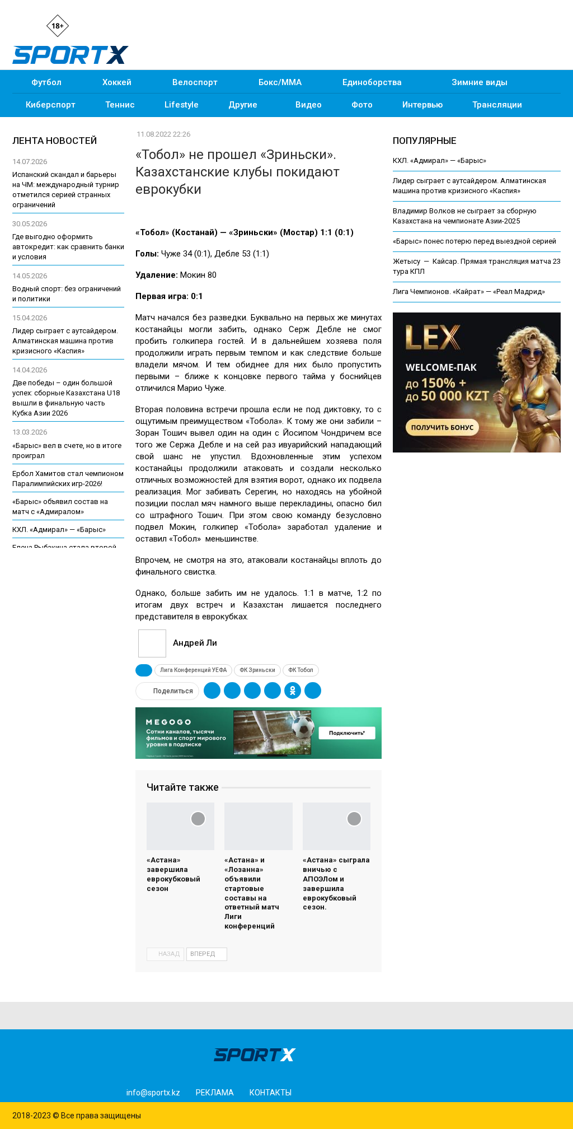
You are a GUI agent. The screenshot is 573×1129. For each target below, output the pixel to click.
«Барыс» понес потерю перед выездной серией (474, 241)
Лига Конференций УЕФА (193, 670)
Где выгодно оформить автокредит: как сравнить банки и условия (68, 246)
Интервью (422, 105)
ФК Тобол (300, 670)
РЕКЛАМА (215, 1092)
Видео (308, 105)
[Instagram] (90, 25)
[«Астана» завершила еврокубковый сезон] (180, 826)
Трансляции (497, 105)
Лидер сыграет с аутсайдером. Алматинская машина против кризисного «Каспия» (65, 340)
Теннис (120, 105)
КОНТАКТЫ (271, 1092)
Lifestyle (182, 105)
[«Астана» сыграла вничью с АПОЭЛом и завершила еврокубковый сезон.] (336, 826)
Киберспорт (51, 105)
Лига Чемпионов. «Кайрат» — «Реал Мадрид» (469, 291)
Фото (362, 105)
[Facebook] (109, 25)
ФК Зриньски (257, 670)
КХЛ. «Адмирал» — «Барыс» (439, 160)
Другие (242, 105)
